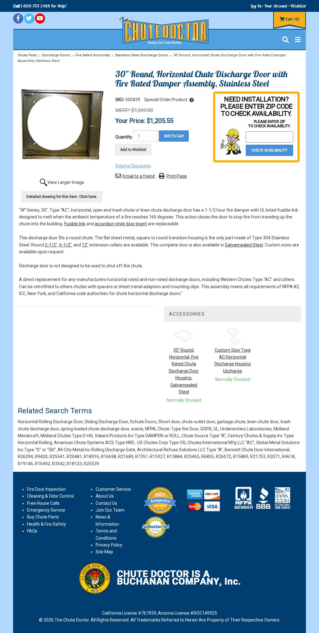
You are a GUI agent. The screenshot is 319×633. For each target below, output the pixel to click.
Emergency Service (46, 510)
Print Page (176, 176)
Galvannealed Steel (244, 244)
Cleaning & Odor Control (50, 496)
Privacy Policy (109, 544)
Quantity (123, 136)
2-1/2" (51, 244)
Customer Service (113, 489)
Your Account (275, 6)
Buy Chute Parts (43, 516)
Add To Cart (174, 136)
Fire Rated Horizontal (92, 55)
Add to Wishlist (133, 150)
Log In (255, 6)
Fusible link (74, 223)
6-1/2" (65, 244)
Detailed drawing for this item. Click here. (61, 197)
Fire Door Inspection (46, 489)
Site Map (104, 551)
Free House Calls (43, 503)
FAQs (32, 530)
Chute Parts (27, 55)
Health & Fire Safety (46, 524)
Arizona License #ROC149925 (187, 613)
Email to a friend (139, 176)
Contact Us (106, 503)
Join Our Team (110, 510)
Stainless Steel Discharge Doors (141, 55)
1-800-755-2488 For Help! (39, 6)
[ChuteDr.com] (164, 30)
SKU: (120, 99)
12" (85, 244)
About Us (105, 496)
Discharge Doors (56, 55)
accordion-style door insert (121, 223)
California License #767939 (129, 613)
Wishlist (298, 6)
